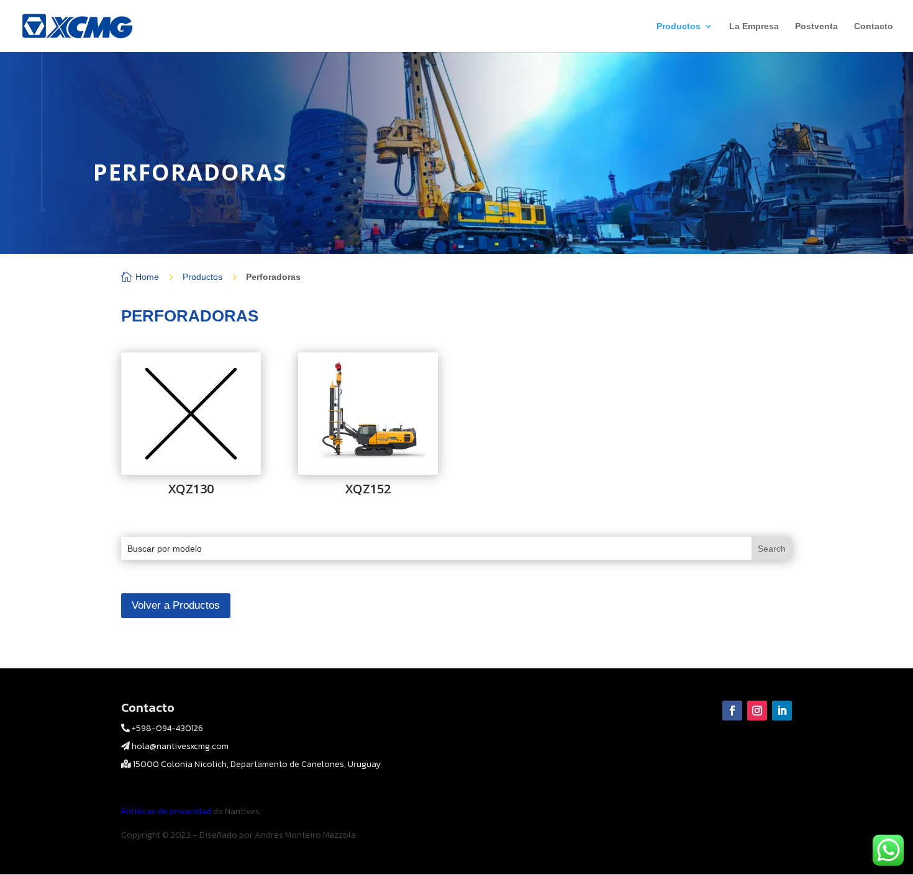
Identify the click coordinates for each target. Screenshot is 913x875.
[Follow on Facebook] (732, 710)
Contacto (873, 26)
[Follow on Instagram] (757, 710)
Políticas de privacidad (167, 811)
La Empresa (754, 26)
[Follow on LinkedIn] (782, 710)
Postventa (816, 26)
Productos (678, 26)
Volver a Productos (176, 605)
